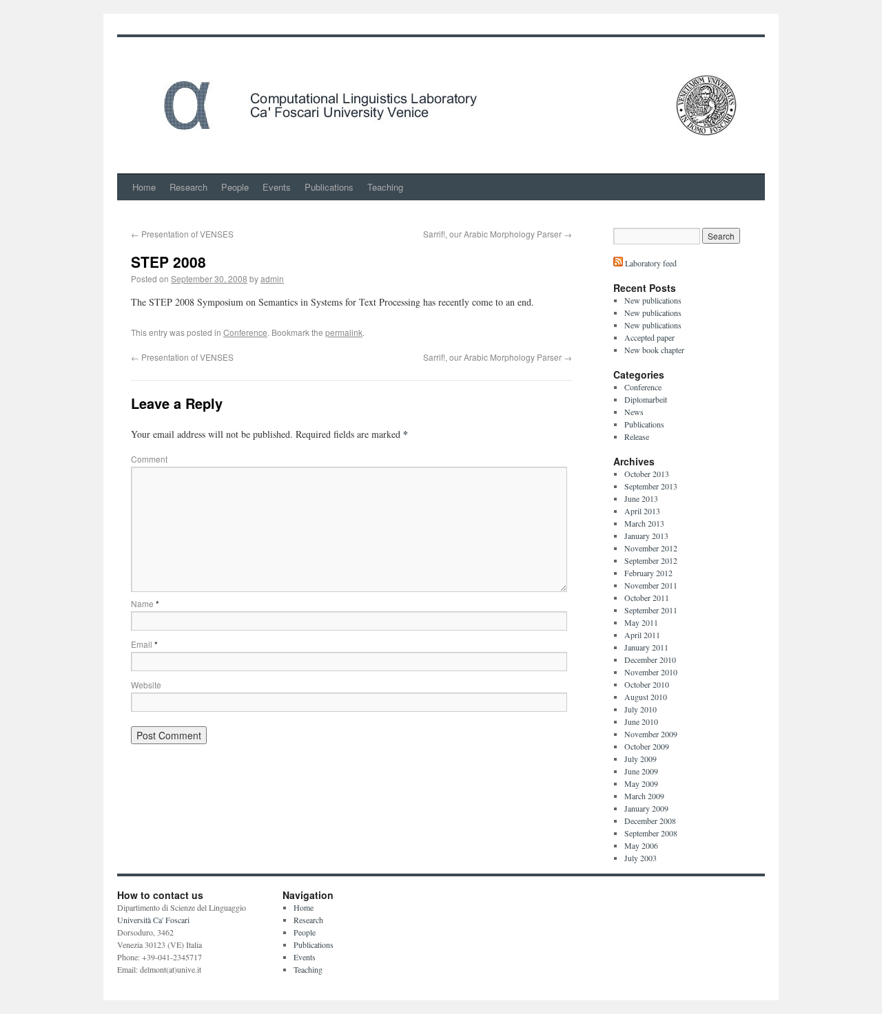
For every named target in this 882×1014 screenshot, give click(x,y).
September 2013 (650, 486)
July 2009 (640, 758)
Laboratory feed (650, 262)
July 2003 (640, 857)
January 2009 (646, 808)
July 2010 (640, 709)
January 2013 (646, 535)
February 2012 (648, 572)
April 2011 (642, 634)
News (634, 411)
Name (145, 603)
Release (636, 436)
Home (144, 186)
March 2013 (644, 523)
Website (146, 684)
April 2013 (642, 510)
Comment (149, 459)
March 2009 (644, 795)
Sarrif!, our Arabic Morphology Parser (497, 234)
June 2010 (641, 721)
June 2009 (641, 771)
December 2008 (650, 820)
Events (277, 186)
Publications (329, 186)
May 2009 (641, 783)
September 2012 (650, 560)
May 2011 (641, 622)
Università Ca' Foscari (153, 919)
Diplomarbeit (645, 399)
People (235, 186)
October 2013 (646, 473)
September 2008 (650, 832)
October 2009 (646, 746)
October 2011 (646, 597)
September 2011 (650, 609)
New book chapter (654, 349)
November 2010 (650, 671)
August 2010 (645, 696)
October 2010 (646, 684)
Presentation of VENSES (182, 234)
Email (144, 644)
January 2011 (646, 647)
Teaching (385, 186)
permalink (343, 332)
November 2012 (650, 547)
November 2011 (650, 585)
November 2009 (650, 733)
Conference (245, 332)
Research (188, 186)
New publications (652, 300)
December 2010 (650, 659)
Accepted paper (649, 337)
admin (272, 278)
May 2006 (641, 845)
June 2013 (641, 498)
